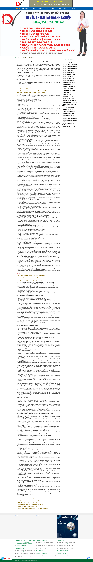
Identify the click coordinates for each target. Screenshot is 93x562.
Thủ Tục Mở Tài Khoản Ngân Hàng (69, 86)
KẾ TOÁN (48, 8)
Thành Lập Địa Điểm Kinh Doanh (68, 80)
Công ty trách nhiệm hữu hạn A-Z (69, 90)
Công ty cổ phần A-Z (67, 92)
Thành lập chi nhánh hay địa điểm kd (70, 102)
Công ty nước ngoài (67, 94)
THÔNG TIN (60, 8)
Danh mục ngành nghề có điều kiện (69, 100)
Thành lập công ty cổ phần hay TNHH (70, 118)
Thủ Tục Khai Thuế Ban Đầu (68, 84)
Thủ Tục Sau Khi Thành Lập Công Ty (69, 82)
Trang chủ (18, 8)
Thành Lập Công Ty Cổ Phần (68, 70)
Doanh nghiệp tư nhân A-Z (68, 96)
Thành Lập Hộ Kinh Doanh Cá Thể (69, 74)
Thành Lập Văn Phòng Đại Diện (68, 78)
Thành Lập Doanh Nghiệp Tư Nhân (69, 72)
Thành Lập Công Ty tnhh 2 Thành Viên (70, 68)
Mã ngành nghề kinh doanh (68, 109)
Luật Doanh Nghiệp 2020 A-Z (68, 88)
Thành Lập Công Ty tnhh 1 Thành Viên (70, 66)
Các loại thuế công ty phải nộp (69, 126)
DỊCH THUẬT (54, 8)
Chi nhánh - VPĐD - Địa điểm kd (68, 107)
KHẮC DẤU (33, 8)
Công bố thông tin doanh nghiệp (69, 111)
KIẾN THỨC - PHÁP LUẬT (41, 8)
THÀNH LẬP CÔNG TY (25, 8)
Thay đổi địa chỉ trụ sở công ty (69, 113)
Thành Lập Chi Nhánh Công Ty (68, 76)
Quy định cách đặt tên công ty (68, 98)
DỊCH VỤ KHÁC (66, 8)
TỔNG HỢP (73, 8)
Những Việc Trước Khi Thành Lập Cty (70, 64)
